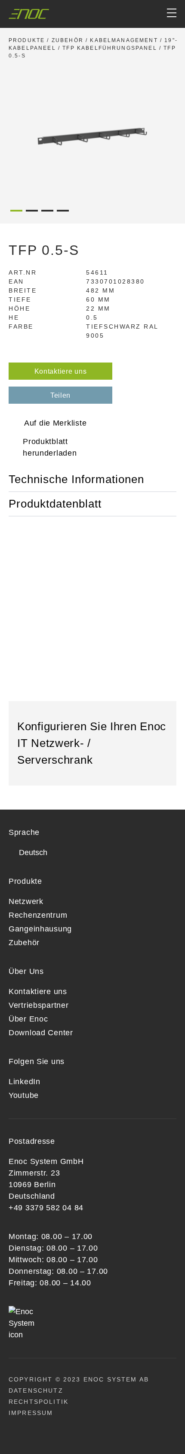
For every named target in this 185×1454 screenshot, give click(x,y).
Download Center (41, 1032)
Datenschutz (36, 1390)
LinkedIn (24, 1081)
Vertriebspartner (39, 1005)
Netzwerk (26, 901)
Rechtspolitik (38, 1401)
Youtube (24, 1095)
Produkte (27, 40)
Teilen (60, 395)
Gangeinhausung (40, 929)
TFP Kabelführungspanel (109, 48)
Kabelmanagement (123, 40)
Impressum (31, 1412)
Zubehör (67, 40)
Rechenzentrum (38, 915)
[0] (138, 14)
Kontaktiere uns (60, 371)
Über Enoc (28, 1019)
